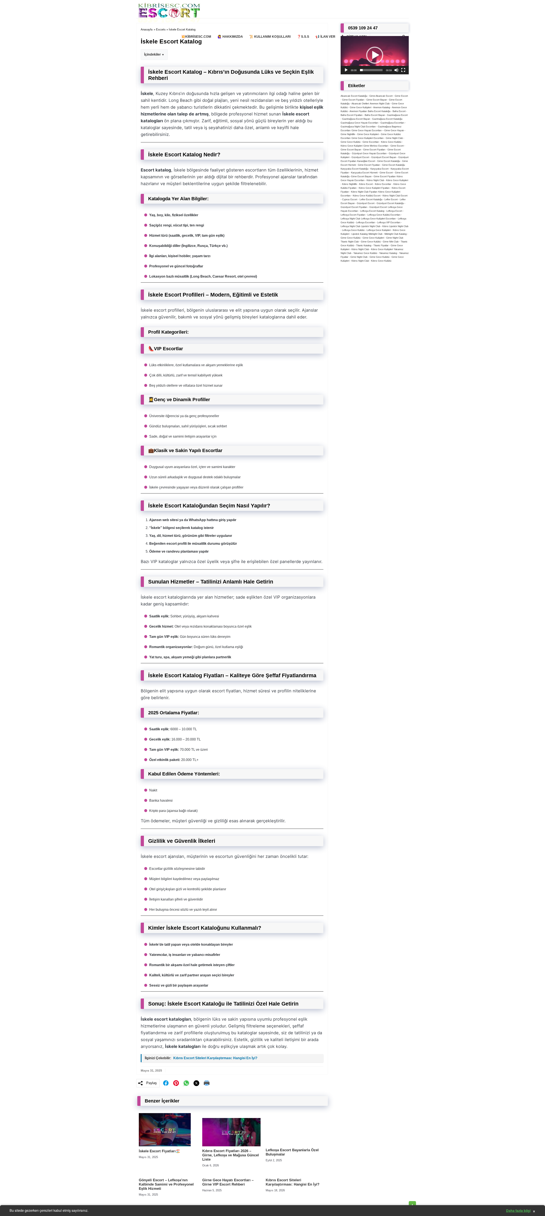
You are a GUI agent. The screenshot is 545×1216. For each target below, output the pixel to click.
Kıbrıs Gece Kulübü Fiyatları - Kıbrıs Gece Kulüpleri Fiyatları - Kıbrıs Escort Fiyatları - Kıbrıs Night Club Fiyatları (373, 188)
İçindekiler (152, 54)
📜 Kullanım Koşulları (270, 36)
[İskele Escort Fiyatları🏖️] (165, 1145)
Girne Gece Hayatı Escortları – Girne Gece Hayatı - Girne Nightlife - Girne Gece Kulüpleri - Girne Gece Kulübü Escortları (373, 134)
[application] (375, 55)
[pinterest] (176, 1083)
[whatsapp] (186, 1083)
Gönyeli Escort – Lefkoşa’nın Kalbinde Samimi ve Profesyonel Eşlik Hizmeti (166, 1184)
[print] (207, 1083)
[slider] (371, 70)
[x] (196, 1083)
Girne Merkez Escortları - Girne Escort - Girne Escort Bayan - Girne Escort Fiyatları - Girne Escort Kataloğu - (373, 149)
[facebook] (166, 1083)
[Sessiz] (396, 70)
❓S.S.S (303, 36)
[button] (374, 55)
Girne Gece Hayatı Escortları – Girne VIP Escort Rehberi (228, 1182)
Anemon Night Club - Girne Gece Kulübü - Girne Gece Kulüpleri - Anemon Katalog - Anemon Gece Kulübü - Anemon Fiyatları (374, 107)
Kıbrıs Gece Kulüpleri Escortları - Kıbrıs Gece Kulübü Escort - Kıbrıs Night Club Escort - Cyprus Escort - (374, 195)
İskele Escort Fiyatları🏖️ (159, 1151)
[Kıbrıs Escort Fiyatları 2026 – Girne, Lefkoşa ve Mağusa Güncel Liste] (231, 1145)
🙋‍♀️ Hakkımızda (230, 36)
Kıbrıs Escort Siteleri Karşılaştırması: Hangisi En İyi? (215, 1058)
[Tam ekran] (403, 70)
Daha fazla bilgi (518, 1210)
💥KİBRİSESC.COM (196, 36)
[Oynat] (346, 70)
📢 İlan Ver (325, 36)
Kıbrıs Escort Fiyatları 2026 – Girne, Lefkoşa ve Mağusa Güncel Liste (230, 1155)
